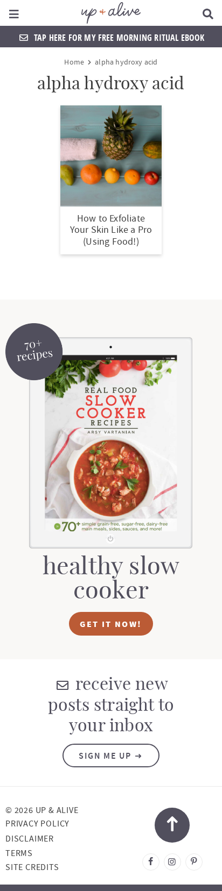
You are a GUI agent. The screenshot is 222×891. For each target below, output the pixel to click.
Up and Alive (111, 13)
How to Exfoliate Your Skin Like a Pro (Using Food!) (111, 230)
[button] (14, 13)
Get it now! (111, 623)
